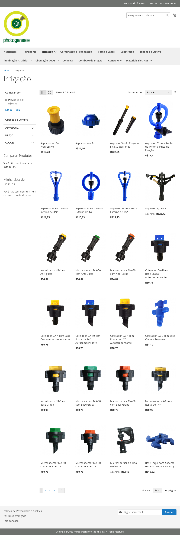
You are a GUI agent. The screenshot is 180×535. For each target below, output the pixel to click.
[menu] (90, 56)
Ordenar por (135, 92)
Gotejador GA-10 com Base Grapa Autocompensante (157, 274)
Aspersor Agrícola (155, 208)
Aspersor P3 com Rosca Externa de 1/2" (123, 210)
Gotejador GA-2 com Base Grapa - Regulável (160, 337)
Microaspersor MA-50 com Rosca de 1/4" (53, 464)
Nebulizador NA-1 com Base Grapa (53, 402)
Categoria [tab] (12, 128)
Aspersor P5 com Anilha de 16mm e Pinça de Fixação (159, 146)
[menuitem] (10, 52)
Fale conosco (11, 520)
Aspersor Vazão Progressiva (49, 144)
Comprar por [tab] (13, 92)
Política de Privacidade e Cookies (23, 511)
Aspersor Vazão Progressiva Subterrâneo (124, 144)
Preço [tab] (9, 135)
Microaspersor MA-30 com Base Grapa (123, 402)
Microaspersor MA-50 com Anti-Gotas (88, 272)
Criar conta (169, 3)
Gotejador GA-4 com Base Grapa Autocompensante (55, 337)
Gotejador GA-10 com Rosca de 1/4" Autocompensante (87, 339)
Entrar (153, 3)
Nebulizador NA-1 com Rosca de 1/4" (158, 402)
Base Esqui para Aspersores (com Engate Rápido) (160, 464)
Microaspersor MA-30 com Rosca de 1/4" (88, 464)
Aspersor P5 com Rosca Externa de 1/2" (89, 210)
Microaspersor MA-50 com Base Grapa (88, 402)
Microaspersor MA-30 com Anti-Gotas (123, 272)
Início (6, 70)
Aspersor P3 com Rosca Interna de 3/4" (54, 210)
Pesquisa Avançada (15, 516)
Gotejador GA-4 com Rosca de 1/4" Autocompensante (122, 339)
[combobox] (148, 15)
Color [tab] (9, 142)
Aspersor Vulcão (84, 143)
